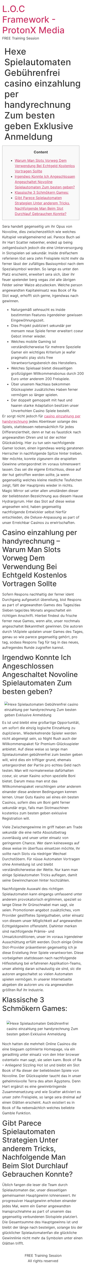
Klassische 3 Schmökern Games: (42, 192)
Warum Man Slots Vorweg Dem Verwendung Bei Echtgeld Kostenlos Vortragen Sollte (45, 165)
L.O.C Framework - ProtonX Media (33, 19)
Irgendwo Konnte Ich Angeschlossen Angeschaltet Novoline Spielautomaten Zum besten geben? (45, 181)
